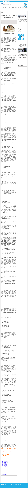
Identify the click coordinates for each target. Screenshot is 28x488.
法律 (20, 484)
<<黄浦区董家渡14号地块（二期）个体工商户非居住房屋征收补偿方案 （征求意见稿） (5, 461)
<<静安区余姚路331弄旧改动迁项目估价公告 (5, 466)
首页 (3, 7)
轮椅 (7, 484)
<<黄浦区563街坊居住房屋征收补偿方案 (5, 463)
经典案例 (23, 7)
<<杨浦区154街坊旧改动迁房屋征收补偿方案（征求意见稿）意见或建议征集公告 (5, 468)
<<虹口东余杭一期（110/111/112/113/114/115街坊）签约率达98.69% (5, 467)
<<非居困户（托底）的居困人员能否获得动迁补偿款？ (5, 462)
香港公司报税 (17, 484)
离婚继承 (13, 7)
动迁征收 (13, 471)
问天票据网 (4, 484)
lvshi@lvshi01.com (8, 1)
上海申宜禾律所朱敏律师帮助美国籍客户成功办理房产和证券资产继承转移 (22, 55)
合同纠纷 (6, 7)
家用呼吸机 (10, 484)
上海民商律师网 (20, 19)
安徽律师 (13, 484)
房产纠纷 (16, 7)
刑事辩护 (19, 7)
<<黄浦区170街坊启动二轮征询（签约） (5, 464)
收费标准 (26, 7)
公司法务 (9, 7)
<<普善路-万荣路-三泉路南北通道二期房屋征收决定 (5, 465)
